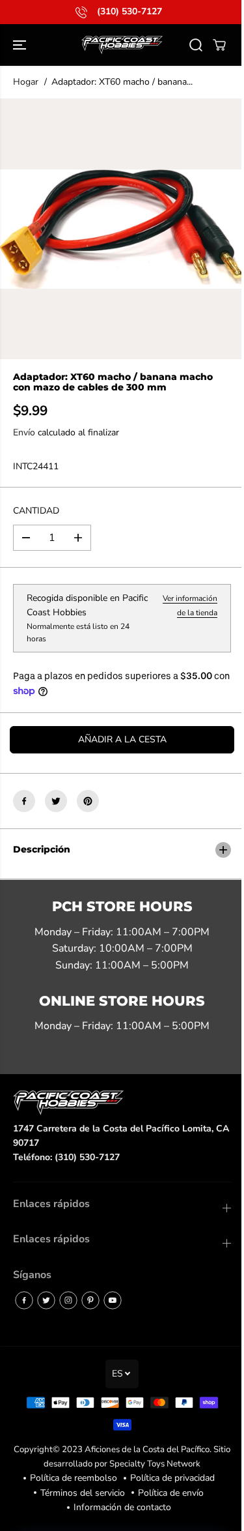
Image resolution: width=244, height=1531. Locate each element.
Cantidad (36, 510)
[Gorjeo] (56, 801)
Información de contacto (119, 1507)
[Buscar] (196, 45)
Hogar (25, 82)
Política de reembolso (70, 1478)
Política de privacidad (169, 1478)
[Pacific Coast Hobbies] (122, 45)
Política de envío (167, 1493)
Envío (24, 432)
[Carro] (219, 45)
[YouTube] (113, 1300)
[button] (21, 45)
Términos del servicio (79, 1493)
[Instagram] (68, 1300)
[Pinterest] (88, 801)
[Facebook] (24, 801)
